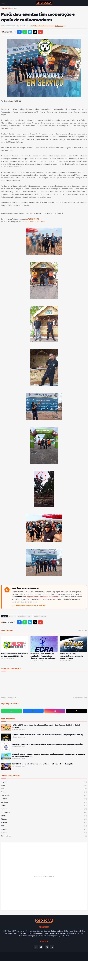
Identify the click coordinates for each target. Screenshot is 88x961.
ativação (44, 829)
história (44, 799)
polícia (36, 616)
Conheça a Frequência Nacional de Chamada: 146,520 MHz (14, 655)
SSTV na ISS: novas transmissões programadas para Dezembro (71, 656)
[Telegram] (30, 32)
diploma (44, 809)
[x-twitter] (76, 711)
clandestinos (44, 836)
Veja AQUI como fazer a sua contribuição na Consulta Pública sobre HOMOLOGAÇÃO (47, 744)
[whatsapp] (11, 711)
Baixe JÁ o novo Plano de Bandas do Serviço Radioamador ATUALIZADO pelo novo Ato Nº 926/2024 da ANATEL (48, 755)
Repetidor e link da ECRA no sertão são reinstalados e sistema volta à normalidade (42, 656)
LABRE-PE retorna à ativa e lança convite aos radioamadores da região (42, 764)
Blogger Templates (39, 956)
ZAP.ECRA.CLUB (32, 219)
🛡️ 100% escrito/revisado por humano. (47, 26)
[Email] (40, 32)
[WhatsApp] (24, 32)
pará (29, 616)
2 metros (14, 8)
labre (44, 785)
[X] (35, 32)
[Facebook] (19, 32)
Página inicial (5, 8)
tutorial (44, 833)
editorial (44, 822)
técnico (44, 819)
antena (44, 826)
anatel (44, 792)
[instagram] (54, 711)
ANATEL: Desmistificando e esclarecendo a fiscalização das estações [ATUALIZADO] (47, 735)
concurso (44, 802)
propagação (44, 812)
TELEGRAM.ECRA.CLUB (35, 222)
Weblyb (62, 956)
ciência (44, 805)
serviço (43, 616)
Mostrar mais (82, 630)
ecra (44, 789)
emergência (22, 616)
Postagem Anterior (9, 698)
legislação (44, 782)
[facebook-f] (33, 711)
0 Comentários (23, 26)
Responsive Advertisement (44, 876)
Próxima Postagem (79, 698)
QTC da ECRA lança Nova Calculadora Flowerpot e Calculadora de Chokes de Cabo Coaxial (47, 726)
